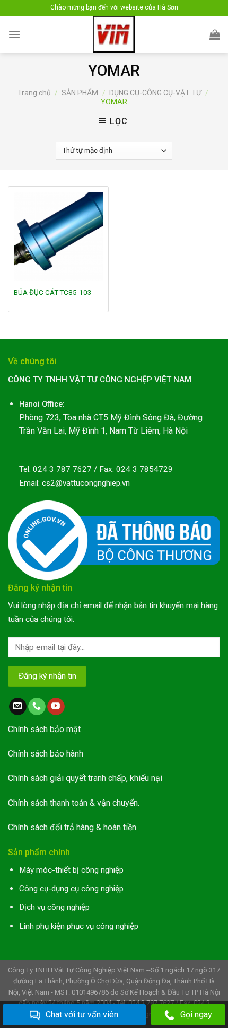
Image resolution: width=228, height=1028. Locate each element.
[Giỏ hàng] (214, 34)
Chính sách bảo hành (45, 754)
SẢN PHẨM (80, 93)
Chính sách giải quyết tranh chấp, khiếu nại (85, 778)
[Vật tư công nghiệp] (114, 34)
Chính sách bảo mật (44, 729)
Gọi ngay (196, 1014)
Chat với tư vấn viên (82, 1014)
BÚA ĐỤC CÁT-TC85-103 (53, 292)
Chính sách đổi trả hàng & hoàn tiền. (73, 827)
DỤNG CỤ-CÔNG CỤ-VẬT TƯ (155, 93)
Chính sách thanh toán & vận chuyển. (73, 803)
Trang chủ (34, 93)
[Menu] (14, 34)
